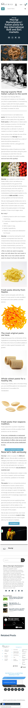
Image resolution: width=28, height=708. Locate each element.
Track (24, 667)
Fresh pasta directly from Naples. (13, 291)
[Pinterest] (22, 689)
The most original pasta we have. (12, 334)
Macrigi (14, 17)
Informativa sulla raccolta (6, 706)
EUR (21, 4)
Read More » (11, 599)
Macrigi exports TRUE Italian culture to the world (14, 93)
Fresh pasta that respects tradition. (13, 423)
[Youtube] (12, 590)
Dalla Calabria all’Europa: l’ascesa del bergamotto (16, 597)
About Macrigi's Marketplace (13, 566)
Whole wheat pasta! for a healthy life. (13, 380)
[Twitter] (9, 590)
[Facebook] (6, 590)
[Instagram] (15, 590)
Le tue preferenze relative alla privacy (12, 704)
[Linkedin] (18, 590)
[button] (9, 37)
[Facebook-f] (5, 689)
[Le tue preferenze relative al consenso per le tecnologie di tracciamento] (1, 531)
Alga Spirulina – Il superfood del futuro (15, 603)
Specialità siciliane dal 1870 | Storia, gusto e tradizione (16, 609)
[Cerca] (23, 560)
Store (16, 666)
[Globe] (22, 590)
